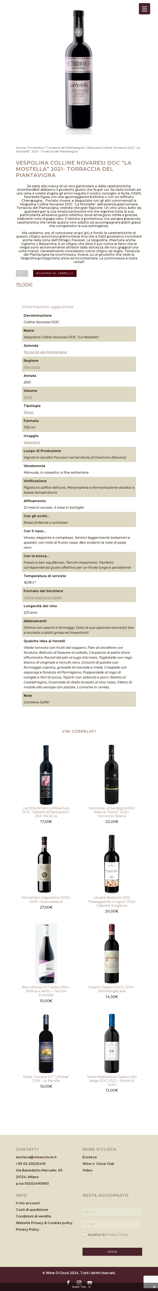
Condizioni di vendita (33, 1216)
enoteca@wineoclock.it (36, 1157)
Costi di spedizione (32, 1210)
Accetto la (108, 1235)
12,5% (28, 397)
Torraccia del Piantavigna (65, 148)
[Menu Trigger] (144, 8)
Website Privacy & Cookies (39, 1223)
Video (87, 1170)
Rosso (29, 412)
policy (67, 1223)
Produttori (36, 148)
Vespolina (32, 442)
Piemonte (32, 367)
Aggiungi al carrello (54, 273)
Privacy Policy (27, 1229)
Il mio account (28, 1203)
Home (21, 148)
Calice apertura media (43, 598)
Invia (112, 1252)
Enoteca (89, 1157)
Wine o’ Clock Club (98, 1164)
